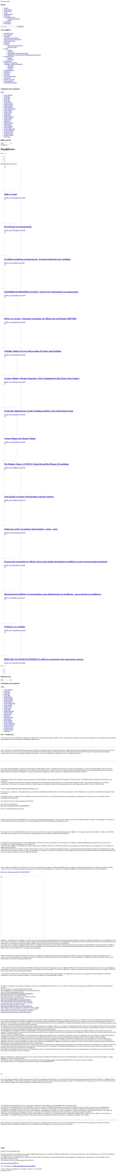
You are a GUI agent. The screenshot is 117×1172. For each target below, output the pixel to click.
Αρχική (6, 8)
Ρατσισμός (10, 65)
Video (5, 12)
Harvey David (8, 112)
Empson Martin (8, 106)
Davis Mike (7, 101)
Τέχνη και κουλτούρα (10, 76)
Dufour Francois (8, 104)
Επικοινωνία (7, 23)
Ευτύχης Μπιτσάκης (9, 129)
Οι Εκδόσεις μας (8, 33)
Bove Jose (7, 99)
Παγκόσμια (11, 52)
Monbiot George (8, 123)
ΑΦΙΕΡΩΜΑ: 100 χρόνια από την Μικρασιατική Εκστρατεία (24, 55)
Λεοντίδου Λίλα (8, 133)
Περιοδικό (11, 37)
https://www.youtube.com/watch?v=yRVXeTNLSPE (15, 872)
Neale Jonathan (8, 126)
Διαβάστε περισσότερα (19, 467)
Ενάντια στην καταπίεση (13, 63)
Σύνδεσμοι (7, 15)
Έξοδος (10, 20)
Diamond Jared (8, 102)
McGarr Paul (7, 119)
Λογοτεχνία (7, 78)
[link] (50, 1060)
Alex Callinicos (8, 95)
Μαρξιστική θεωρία (9, 41)
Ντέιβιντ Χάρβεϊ (8, 135)
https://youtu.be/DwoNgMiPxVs (9, 1163)
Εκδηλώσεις (7, 22)
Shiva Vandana (8, 127)
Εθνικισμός (11, 67)
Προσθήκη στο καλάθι (19, 197)
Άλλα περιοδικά (8, 81)
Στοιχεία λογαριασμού (14, 19)
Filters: (2, 92)
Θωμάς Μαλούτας (9, 130)
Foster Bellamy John (9, 109)
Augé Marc (7, 98)
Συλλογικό (7, 136)
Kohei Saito (7, 115)
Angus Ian (7, 96)
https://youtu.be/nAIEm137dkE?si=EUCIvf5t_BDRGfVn (16, 1006)
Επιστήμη (6, 73)
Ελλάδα (10, 50)
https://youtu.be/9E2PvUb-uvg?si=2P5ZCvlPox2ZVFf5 (16, 1012)
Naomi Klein (7, 124)
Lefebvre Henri (8, 118)
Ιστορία (6, 48)
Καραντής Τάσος (8, 132)
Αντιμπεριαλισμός (9, 70)
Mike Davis (7, 121)
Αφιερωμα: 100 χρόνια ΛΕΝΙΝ (12, 39)
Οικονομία (7, 42)
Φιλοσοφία (7, 75)
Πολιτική (6, 44)
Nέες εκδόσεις (8, 35)
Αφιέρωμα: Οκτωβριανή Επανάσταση (18, 53)
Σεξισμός (10, 68)
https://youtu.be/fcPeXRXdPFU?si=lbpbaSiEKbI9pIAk (16, 1000)
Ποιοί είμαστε (8, 9)
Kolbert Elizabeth (9, 116)
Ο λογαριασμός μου (9, 17)
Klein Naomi (7, 113)
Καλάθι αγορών (8, 14)
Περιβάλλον (7, 72)
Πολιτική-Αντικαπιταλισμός (15, 45)
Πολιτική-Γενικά (12, 47)
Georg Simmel (8, 110)
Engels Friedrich (8, 107)
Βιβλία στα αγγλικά (9, 79)
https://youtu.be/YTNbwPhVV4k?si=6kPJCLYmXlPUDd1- (17, 993)
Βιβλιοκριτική (8, 11)
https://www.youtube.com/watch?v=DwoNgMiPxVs (15, 805)
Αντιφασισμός (8, 61)
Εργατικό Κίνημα (9, 56)
